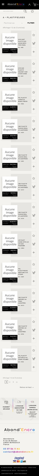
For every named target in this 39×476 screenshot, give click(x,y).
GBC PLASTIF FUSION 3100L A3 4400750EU (23, 157)
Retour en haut (27, 387)
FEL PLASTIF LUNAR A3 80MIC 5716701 (22, 99)
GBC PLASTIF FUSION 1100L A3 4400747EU (23, 214)
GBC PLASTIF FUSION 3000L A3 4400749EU (23, 128)
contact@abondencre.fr (18, 452)
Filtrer (30, 23)
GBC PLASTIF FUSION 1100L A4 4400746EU (23, 185)
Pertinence (13, 23)
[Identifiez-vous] (30, 5)
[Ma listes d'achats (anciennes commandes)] (32, 11)
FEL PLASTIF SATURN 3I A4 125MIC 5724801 (23, 357)
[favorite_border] (33, 35)
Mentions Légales (20, 467)
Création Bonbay (20, 473)
